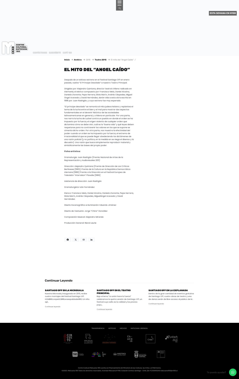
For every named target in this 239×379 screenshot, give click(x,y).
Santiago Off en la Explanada (168, 290)
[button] (233, 372)
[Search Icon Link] (120, 9)
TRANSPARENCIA (97, 328)
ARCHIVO (123, 328)
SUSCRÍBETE (55, 52)
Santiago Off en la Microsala (64, 290)
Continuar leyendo (52, 306)
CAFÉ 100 (67, 52)
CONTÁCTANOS (40, 52)
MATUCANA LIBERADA (139, 328)
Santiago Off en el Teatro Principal (114, 292)
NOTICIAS (112, 328)
